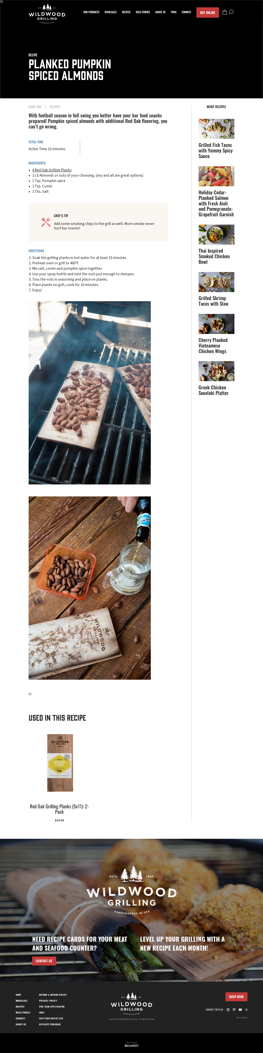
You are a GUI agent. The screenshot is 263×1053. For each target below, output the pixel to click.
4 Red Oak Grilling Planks (52, 170)
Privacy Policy (48, 1001)
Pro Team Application (52, 1007)
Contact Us (44, 961)
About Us (160, 12)
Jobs (41, 1013)
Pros (173, 12)
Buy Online (207, 12)
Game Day (35, 107)
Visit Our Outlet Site (51, 1019)
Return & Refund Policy (53, 995)
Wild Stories (143, 12)
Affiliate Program (49, 1025)
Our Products (91, 12)
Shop (18, 995)
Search (231, 12)
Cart (225, 12)
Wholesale (111, 12)
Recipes (126, 12)
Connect (186, 12)
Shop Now (236, 996)
